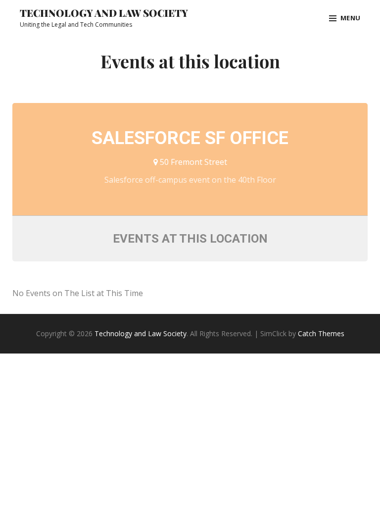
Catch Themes (321, 333)
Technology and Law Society (104, 12)
